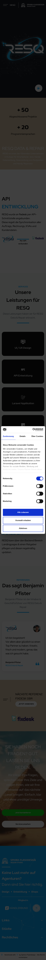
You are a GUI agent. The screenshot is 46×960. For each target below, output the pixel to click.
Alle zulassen (23, 512)
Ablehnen (23, 528)
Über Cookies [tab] (37, 436)
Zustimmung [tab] (8, 436)
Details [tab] (23, 436)
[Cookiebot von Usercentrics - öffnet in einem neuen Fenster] (32, 429)
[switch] (39, 486)
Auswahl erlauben (23, 520)
